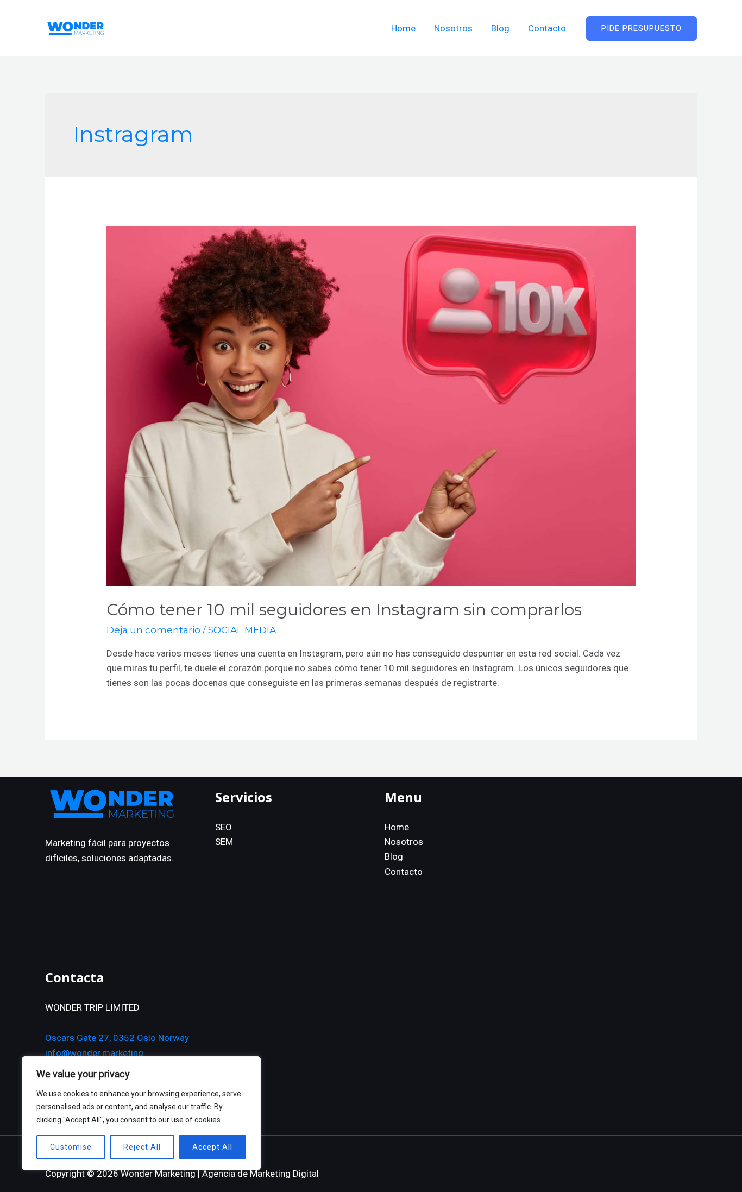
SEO (223, 827)
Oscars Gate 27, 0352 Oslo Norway (117, 1037)
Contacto (404, 871)
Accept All (212, 1147)
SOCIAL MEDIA (242, 630)
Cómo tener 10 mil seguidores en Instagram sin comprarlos (344, 610)
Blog (394, 856)
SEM (224, 841)
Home (397, 827)
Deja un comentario (153, 630)
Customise (71, 1147)
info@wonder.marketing (94, 1053)
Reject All (142, 1147)
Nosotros (404, 841)
